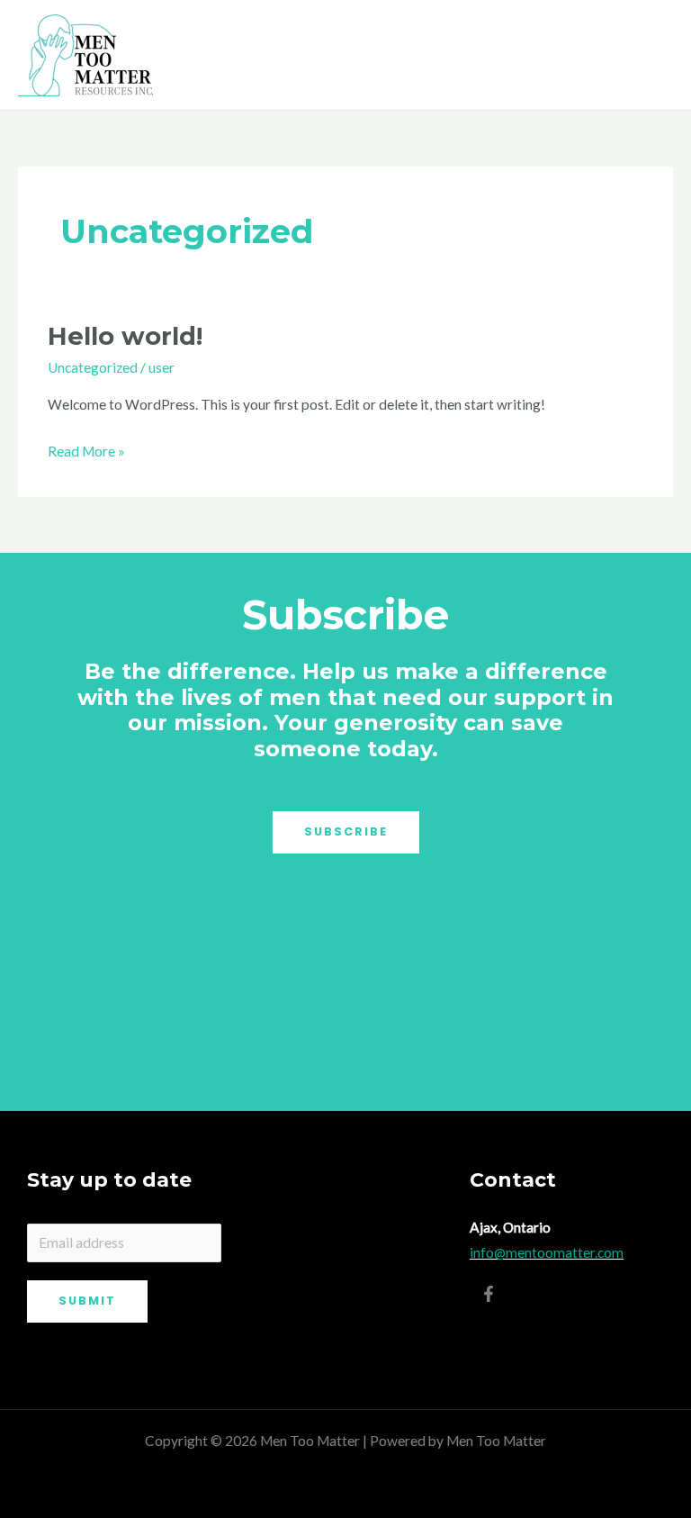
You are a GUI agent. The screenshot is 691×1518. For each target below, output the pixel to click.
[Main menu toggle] (653, 54)
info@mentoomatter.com (547, 1252)
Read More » (86, 448)
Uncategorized (93, 367)
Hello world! (125, 336)
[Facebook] (488, 1294)
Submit (87, 1300)
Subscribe (346, 831)
